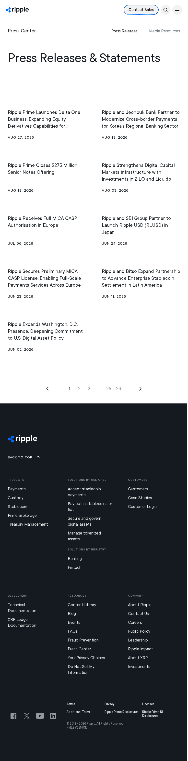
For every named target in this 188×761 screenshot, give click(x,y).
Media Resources (164, 31)
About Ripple (140, 604)
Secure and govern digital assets (84, 521)
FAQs (73, 631)
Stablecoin (17, 506)
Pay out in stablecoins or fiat (90, 506)
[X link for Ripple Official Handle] (26, 715)
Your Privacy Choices (86, 657)
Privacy (109, 704)
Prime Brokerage (22, 515)
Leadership (138, 640)
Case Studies (140, 497)
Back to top (20, 457)
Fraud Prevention (83, 640)
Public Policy (139, 631)
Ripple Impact (140, 649)
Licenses (148, 704)
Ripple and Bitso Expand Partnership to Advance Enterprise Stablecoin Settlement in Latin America (141, 278)
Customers (138, 489)
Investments (139, 666)
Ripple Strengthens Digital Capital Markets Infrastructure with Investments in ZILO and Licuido (138, 172)
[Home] (17, 10)
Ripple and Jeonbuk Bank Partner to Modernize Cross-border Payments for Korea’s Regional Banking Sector (141, 119)
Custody (16, 497)
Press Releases (124, 31)
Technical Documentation (22, 607)
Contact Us (138, 613)
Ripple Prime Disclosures (121, 712)
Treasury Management (28, 524)
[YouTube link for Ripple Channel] (40, 715)
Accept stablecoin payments (84, 492)
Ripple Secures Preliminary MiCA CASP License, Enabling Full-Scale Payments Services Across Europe (44, 278)
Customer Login (142, 506)
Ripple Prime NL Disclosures (153, 714)
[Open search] (165, 10)
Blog (72, 613)
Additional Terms (79, 712)
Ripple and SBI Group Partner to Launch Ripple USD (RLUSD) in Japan (136, 225)
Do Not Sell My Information (81, 669)
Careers (135, 622)
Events (74, 622)
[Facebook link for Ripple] (13, 715)
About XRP (138, 657)
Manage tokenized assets (84, 536)
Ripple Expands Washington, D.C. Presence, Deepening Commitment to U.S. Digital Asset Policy (45, 331)
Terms (71, 704)
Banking (75, 558)
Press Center (79, 649)
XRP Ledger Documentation (22, 622)
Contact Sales (141, 9)
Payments (17, 489)
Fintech (75, 567)
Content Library (82, 604)
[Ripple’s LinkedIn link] (53, 715)
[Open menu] (177, 10)
